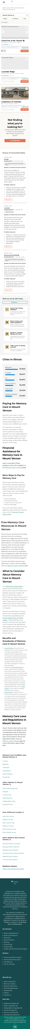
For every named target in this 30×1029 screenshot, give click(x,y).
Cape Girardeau (8, 774)
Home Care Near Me (10, 1010)
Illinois (4, 9)
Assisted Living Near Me (11, 1003)
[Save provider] (26, 27)
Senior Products (9, 940)
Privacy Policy (17, 924)
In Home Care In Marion (10, 859)
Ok (15, 1027)
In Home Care (7, 795)
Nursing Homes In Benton (11, 847)
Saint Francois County (9, 829)
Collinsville (6, 767)
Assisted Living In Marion (10, 856)
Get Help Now (15, 140)
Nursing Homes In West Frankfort (13, 853)
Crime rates (8, 692)
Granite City (6, 777)
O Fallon (5, 761)
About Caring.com (9, 981)
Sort (25, 18)
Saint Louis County (8, 823)
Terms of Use (8, 944)
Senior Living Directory (11, 933)
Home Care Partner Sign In (12, 959)
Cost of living (8, 648)
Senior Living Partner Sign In (13, 957)
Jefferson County (8, 826)
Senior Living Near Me (11, 1006)
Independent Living (9, 801)
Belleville (5, 764)
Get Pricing (25, 50)
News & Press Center (10, 986)
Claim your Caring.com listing (13, 869)
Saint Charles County (9, 832)
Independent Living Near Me (13, 1008)
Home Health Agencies (10, 788)
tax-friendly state (16, 667)
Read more (8, 199)
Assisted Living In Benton (10, 850)
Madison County (8, 819)
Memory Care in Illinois (13, 467)
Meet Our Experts (9, 984)
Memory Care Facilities (17, 8)
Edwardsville (7, 771)
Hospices (5, 791)
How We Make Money (11, 988)
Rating (5, 18)
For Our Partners (9, 964)
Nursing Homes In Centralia (11, 843)
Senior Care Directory (11, 935)
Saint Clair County (8, 816)
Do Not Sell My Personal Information (15, 949)
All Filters (15, 18)
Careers (6, 993)
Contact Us (7, 995)
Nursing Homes (7, 804)
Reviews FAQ (8, 990)
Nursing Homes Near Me (12, 1014)
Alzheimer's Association (14, 586)
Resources (7, 937)
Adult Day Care (7, 798)
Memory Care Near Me (11, 1012)
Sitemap (6, 942)
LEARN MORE (25, 48)
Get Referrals (8, 962)
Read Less (14, 302)
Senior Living (6, 8)
